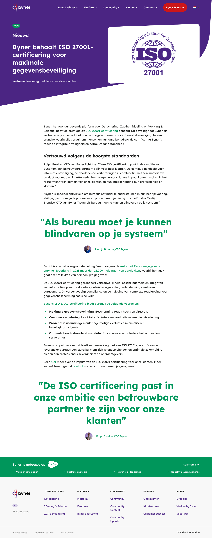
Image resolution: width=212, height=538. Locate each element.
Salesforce (189, 464)
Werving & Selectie (55, 506)
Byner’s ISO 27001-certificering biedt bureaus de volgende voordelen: (91, 303)
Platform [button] (89, 7)
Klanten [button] (130, 7)
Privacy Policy (19, 532)
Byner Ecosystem (87, 513)
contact (78, 366)
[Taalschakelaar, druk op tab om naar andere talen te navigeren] (196, 7)
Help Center (67, 532)
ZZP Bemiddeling (54, 513)
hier (53, 362)
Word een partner (44, 532)
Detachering (51, 498)
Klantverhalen (151, 506)
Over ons (181, 498)
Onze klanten (151, 498)
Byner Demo (173, 7)
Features (82, 506)
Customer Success (154, 513)
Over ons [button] (149, 7)
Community (117, 498)
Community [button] (110, 7)
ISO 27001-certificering (102, 131)
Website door (188, 532)
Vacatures (182, 513)
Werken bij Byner (186, 506)
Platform (82, 498)
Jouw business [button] (66, 7)
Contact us (22, 511)
